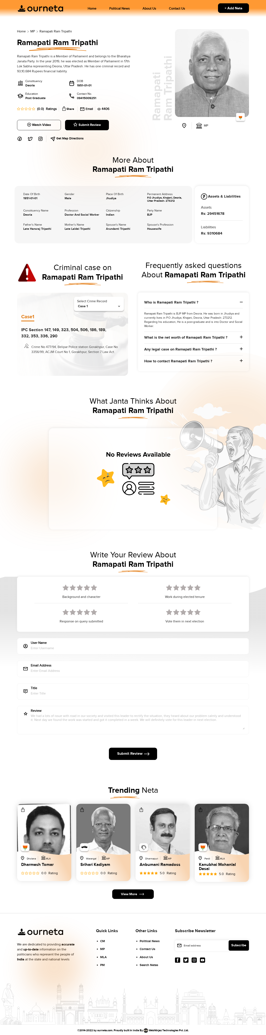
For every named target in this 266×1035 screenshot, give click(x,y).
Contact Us (177, 9)
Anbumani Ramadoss (160, 865)
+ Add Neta (233, 8)
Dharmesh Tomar (37, 865)
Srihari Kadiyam (95, 865)
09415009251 (86, 98)
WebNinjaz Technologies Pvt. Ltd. (169, 1030)
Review (36, 711)
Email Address (41, 665)
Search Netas (149, 965)
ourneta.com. (105, 1030)
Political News (119, 9)
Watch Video (41, 125)
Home (92, 9)
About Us (149, 9)
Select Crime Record (92, 301)
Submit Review (90, 125)
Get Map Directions (69, 138)
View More (129, 894)
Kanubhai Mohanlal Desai (217, 867)
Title (34, 688)
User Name (39, 643)
